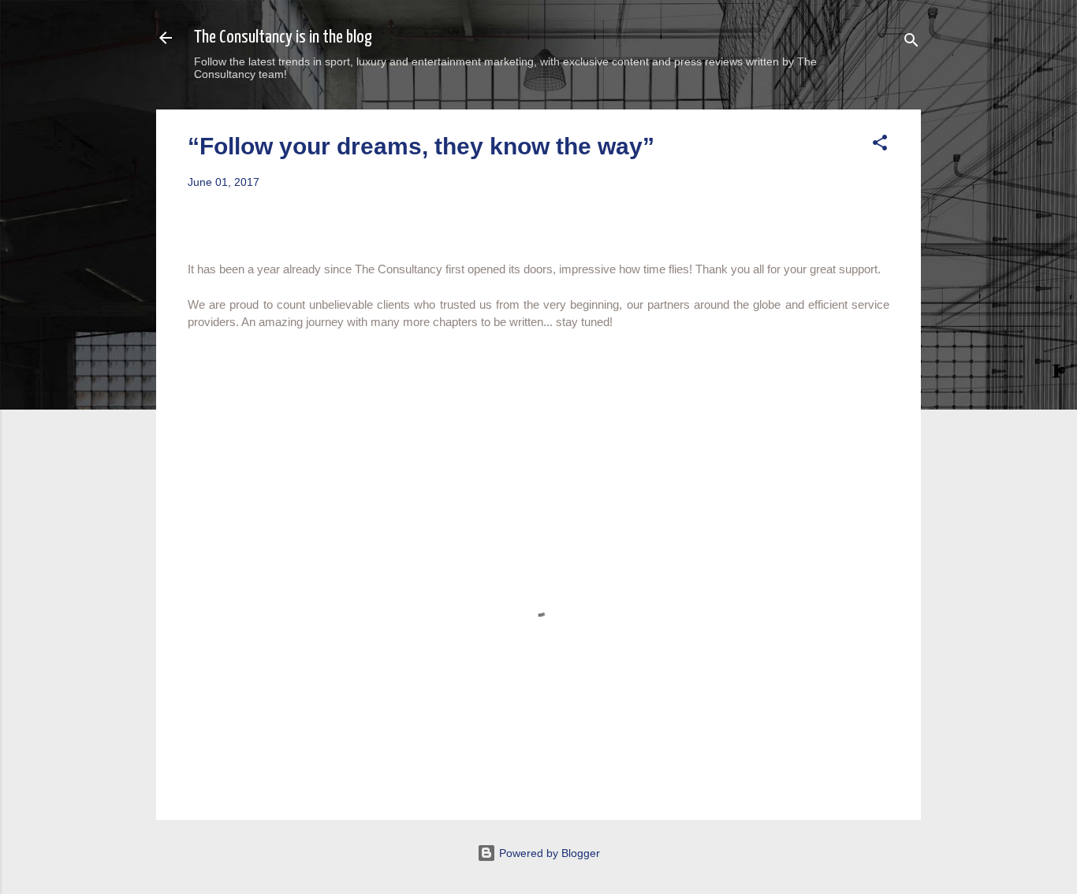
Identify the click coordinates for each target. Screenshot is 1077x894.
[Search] (911, 43)
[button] (879, 145)
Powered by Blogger (548, 853)
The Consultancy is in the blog (283, 37)
